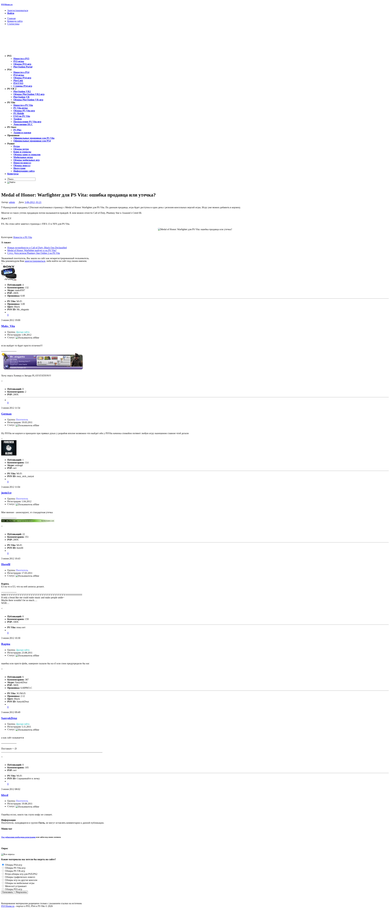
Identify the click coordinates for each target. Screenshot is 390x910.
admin (12, 202)
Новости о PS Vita (22, 237)
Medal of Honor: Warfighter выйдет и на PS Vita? (32, 250)
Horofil (5, 564)
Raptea (5, 644)
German (6, 413)
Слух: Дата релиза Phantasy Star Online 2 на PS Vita (33, 253)
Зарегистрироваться (17, 10)
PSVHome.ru (6, 4)
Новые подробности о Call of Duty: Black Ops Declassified (37, 247)
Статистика (13, 24)
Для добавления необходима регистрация (18, 837)
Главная (11, 18)
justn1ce (6, 492)
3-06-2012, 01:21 (33, 202)
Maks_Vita (8, 326)
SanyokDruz (9, 718)
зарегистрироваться (35, 261)
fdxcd (4, 795)
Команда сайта (15, 21)
